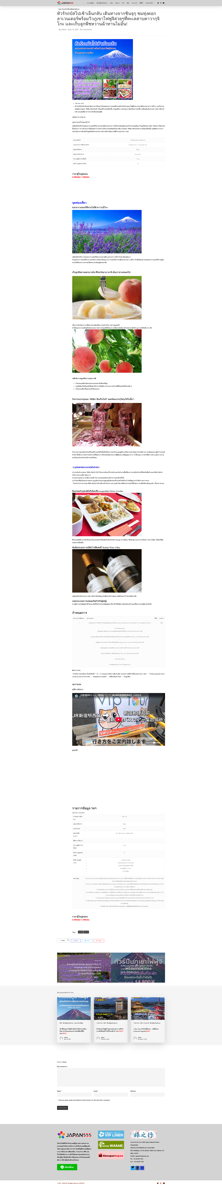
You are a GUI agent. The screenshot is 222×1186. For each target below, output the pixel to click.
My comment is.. (62, 1066)
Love (65, 940)
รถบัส (111, 3)
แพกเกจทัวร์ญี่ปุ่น (78, 1023)
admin (64, 29)
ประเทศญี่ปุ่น (90, 3)
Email (96, 1091)
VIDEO (141, 3)
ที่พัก (128, 3)
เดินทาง (117, 3)
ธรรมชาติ (146, 1023)
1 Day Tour (61, 9)
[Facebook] (137, 1168)
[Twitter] (133, 1168)
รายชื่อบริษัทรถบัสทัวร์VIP (132, 906)
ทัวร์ (123, 3)
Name (59, 1091)
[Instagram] (142, 1168)
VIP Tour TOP (79, 103)
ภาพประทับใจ (149, 3)
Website (133, 1091)
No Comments (86, 29)
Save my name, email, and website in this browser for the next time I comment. (84, 1100)
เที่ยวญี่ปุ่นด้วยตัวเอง (102, 3)
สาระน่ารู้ (134, 3)
